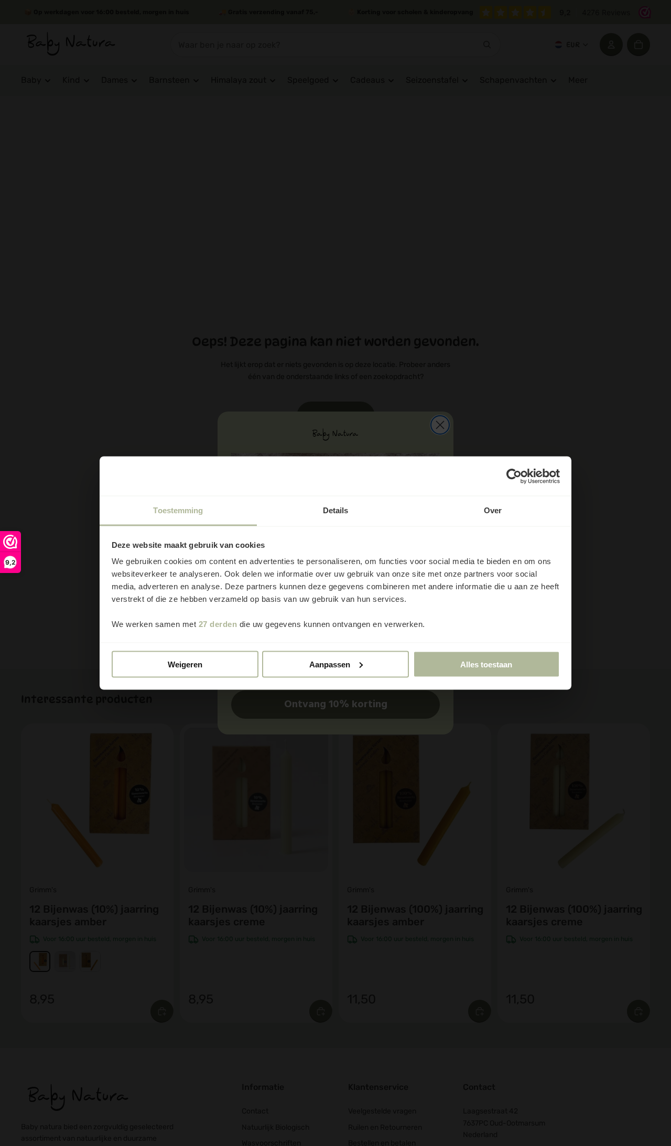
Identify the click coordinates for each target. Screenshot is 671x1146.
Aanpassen (329, 664)
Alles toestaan (486, 664)
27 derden (218, 624)
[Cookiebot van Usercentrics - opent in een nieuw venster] (514, 476)
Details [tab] (336, 510)
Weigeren (185, 664)
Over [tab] (493, 510)
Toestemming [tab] (178, 510)
